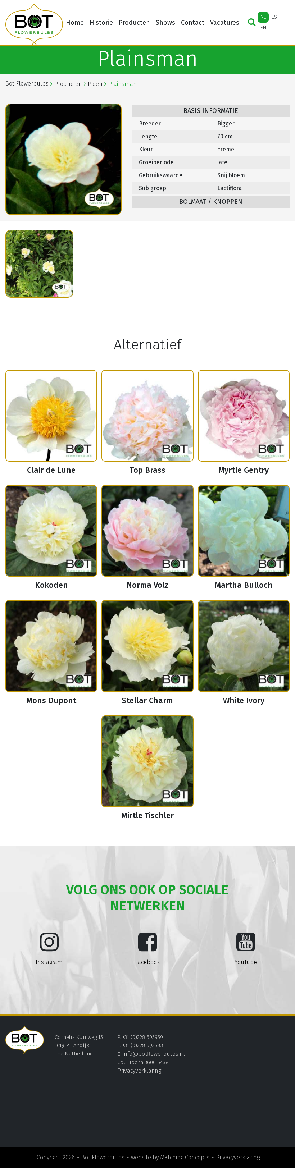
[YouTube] (245, 948)
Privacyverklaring (139, 1070)
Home (75, 23)
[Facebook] (147, 948)
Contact (192, 23)
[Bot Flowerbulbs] (34, 24)
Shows (165, 23)
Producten (134, 23)
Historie (101, 23)
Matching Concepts (184, 1157)
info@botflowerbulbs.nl (154, 1053)
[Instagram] (49, 948)
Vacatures (224, 23)
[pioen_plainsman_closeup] (39, 263)
